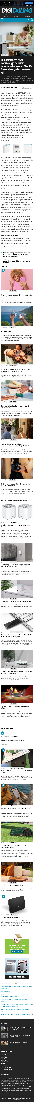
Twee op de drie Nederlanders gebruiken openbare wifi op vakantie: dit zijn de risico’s (15, 445)
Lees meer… (29, 302)
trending (27, 16)
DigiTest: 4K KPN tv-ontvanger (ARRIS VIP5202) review (16, 772)
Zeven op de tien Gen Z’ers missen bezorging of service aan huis (16, 407)
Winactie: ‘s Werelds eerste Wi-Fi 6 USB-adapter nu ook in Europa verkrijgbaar (16, 636)
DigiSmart (5, 1062)
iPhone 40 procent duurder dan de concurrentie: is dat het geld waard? (16, 296)
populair (3, 750)
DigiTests (13, 704)
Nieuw (6, 16)
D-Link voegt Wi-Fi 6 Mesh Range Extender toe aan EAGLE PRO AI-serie (16, 566)
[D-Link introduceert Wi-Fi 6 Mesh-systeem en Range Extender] (17, 512)
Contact (4, 1065)
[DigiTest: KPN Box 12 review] (17, 905)
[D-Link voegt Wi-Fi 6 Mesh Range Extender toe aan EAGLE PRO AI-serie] (17, 552)
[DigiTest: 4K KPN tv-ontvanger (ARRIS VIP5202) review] (17, 758)
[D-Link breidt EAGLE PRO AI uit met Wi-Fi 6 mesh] (17, 589)
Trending (3, 270)
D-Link (7, 247)
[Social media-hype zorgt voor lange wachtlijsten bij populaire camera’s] (17, 468)
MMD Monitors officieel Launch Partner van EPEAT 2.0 (17, 1014)
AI (2, 247)
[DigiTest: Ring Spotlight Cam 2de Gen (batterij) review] (4, 1028)
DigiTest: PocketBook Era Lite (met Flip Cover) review (16, 809)
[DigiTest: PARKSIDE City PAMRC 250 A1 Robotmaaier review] (17, 832)
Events (4, 1063)
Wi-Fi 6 (23, 247)
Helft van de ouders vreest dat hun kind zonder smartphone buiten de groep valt (16, 370)
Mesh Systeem (15, 247)
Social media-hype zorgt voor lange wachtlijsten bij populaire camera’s (16, 485)
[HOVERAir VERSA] (17, 316)
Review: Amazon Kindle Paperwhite (12, 741)
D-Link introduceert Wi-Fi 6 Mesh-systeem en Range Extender (16, 526)
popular (16, 16)
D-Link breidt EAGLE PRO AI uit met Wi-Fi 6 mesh (17, 601)
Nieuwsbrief (8, 1067)
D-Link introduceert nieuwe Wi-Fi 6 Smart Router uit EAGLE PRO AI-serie (16, 672)
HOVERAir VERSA (6, 331)
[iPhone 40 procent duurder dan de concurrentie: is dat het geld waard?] (17, 279)
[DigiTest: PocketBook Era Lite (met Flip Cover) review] (17, 794)
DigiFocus (4, 1059)
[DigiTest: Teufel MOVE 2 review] (4, 1043)
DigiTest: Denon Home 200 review (12, 885)
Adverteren (8, 1069)
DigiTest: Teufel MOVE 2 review (18, 1043)
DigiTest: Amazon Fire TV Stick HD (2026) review (19, 1036)
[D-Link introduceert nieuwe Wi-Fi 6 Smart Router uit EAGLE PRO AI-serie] (17, 659)
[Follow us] (28, 20)
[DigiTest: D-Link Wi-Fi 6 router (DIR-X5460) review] (17, 694)
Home (4, 1054)
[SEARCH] (32, 20)
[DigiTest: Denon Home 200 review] (17, 872)
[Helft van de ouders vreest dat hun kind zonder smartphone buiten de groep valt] (17, 354)
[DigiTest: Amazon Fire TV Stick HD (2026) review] (4, 1035)
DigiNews (13, 291)
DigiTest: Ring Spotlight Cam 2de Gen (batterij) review (21, 1028)
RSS (17, 983)
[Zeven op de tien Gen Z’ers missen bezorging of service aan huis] (17, 390)
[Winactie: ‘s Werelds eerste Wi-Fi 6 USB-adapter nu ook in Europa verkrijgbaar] (17, 622)
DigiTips (20, 632)
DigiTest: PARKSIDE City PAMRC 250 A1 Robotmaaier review (14, 846)
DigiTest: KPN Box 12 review (10, 917)
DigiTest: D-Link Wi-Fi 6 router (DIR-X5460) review (15, 707)
